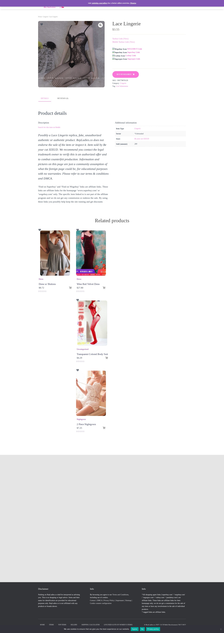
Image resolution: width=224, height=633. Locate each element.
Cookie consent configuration (100, 603)
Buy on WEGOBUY (124, 74)
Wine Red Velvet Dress (88, 284)
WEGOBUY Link (134, 49)
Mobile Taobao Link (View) (123, 42)
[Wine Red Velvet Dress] (91, 253)
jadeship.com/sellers (99, 3)
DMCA (99, 600)
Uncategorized (83, 349)
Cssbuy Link (130, 55)
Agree (134, 629)
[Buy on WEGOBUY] (70, 288)
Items (51, 625)
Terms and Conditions (120, 595)
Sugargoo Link (133, 59)
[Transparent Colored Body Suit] (92, 323)
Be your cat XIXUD (141, 139)
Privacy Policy (109, 600)
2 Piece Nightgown (86, 424)
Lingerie (45, 17)
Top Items (62, 625)
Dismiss (133, 3)
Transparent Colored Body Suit (92, 354)
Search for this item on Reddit (49, 127)
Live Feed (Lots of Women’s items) (118, 625)
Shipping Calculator (91, 625)
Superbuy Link (133, 52)
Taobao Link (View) (120, 39)
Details (44, 98)
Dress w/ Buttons (47, 284)
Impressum (120, 600)
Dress (41, 279)
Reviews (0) (62, 98)
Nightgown (81, 419)
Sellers (74, 625)
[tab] (46, 99)
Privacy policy (153, 629)
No (142, 629)
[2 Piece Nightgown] (91, 393)
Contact (93, 600)
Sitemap (128, 600)
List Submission (122, 86)
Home (40, 17)
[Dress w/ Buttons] (55, 253)
